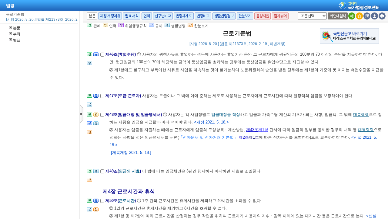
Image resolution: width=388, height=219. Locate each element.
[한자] (366, 15)
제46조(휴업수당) (121, 54)
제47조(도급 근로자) (123, 95)
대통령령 (361, 114)
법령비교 (203, 16)
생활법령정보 (224, 16)
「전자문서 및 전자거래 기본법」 (208, 137)
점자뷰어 (280, 16)
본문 (16, 28)
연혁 (146, 16)
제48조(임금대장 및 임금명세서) (134, 114)
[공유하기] (351, 15)
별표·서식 (132, 16)
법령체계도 (184, 16)
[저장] (374, 15)
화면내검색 (338, 16)
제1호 (254, 137)
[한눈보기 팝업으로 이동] (89, 134)
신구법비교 (163, 16)
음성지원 (262, 16)
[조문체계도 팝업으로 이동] (89, 56)
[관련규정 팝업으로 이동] (96, 56)
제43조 (252, 129)
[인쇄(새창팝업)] (382, 15)
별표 (16, 40)
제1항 (263, 129)
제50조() (121, 200)
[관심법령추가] (359, 15)
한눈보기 (245, 16)
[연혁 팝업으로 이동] (96, 116)
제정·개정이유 (110, 16)
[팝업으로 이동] (89, 65)
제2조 (244, 137)
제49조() (123, 171)
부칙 (16, 34)
